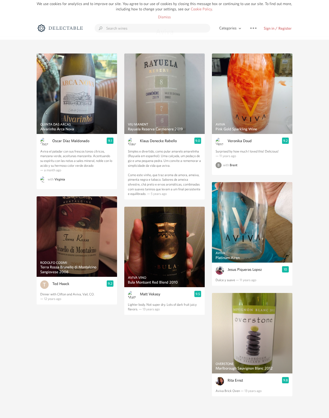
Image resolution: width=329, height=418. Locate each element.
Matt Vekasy (150, 294)
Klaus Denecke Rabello (158, 141)
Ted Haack (60, 283)
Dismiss (164, 17)
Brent (233, 165)
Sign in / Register (278, 28)
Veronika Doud (240, 141)
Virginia (59, 179)
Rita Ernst (235, 380)
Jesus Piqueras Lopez (245, 269)
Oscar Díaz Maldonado (70, 141)
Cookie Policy (201, 9)
